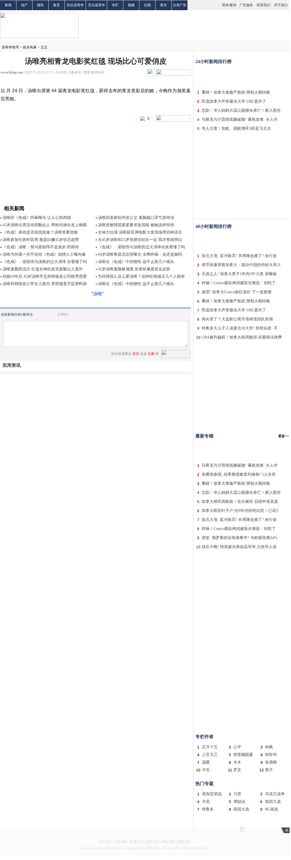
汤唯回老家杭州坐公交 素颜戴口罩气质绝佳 (136, 217)
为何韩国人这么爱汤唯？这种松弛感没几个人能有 (141, 276)
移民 (40, 5)
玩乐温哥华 (75, 5)
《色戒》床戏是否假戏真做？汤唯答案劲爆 (40, 232)
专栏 (115, 5)
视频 (131, 5)
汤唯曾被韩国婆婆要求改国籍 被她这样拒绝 (136, 225)
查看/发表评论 (94, 72)
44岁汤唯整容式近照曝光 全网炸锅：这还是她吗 (140, 254)
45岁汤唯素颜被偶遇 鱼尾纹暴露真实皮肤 (134, 269)
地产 (24, 5)
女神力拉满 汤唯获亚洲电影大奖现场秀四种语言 (140, 232)
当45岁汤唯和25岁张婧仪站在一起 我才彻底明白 (140, 240)
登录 (135, 354)
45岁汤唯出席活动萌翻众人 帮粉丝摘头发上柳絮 (45, 225)
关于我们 (281, 5)
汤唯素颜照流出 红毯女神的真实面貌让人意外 (43, 269)
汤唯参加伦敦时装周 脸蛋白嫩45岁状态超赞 (41, 240)
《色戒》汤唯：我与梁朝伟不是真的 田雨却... (42, 247)
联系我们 (263, 5)
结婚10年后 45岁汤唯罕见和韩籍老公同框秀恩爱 (45, 276)
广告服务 (246, 5)
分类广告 (179, 5)
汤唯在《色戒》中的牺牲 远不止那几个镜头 (136, 262)
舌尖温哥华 (96, 5)
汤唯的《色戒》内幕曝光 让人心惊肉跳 (37, 217)
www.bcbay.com (12, 72)
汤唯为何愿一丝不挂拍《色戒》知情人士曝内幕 (44, 254)
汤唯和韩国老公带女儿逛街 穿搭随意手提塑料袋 (45, 284)
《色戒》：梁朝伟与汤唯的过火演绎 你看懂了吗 (45, 262)
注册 (151, 354)
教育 (56, 5)
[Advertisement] (242, 76)
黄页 (163, 5)
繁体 (233, 5)
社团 (147, 5)
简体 (225, 5)
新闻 (8, 5)
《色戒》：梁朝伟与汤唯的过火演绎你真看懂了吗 (141, 247)
